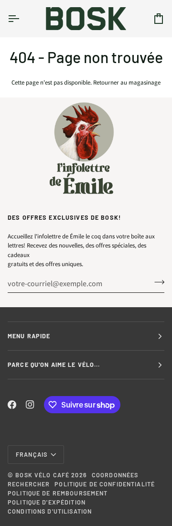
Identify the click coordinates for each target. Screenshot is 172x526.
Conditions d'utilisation (50, 511)
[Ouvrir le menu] (22, 18)
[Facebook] (12, 404)
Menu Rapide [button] (29, 336)
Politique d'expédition (47, 502)
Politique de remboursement (58, 493)
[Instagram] (30, 404)
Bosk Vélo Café (42, 475)
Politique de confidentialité (104, 484)
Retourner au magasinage (127, 82)
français (31, 454)
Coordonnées (115, 475)
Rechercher (29, 484)
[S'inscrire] (156, 282)
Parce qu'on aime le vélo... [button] (54, 364)
